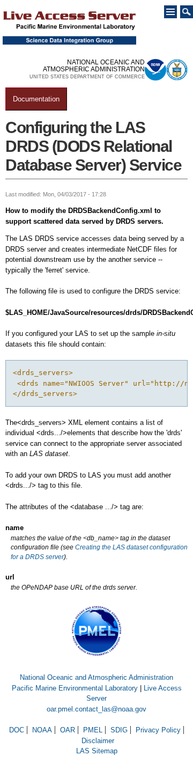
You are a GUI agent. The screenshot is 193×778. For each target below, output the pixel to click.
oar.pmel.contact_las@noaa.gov (96, 709)
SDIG (119, 730)
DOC (16, 730)
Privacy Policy (158, 730)
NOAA (42, 730)
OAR (67, 730)
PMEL (92, 730)
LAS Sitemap (96, 751)
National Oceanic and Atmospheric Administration (96, 677)
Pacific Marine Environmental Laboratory (75, 688)
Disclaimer (97, 741)
